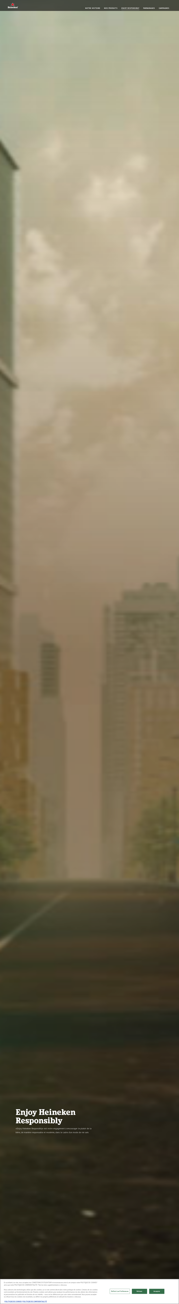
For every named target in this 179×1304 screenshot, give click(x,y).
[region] (89, 1291)
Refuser (139, 1291)
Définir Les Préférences (119, 1291)
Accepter (157, 1291)
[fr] (13, 5)
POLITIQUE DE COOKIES (13, 1301)
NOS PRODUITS (111, 8)
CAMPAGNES (164, 8)
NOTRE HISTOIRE (92, 8)
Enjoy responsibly (130, 8)
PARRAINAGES (149, 8)
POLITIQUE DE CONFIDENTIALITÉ (34, 1301)
